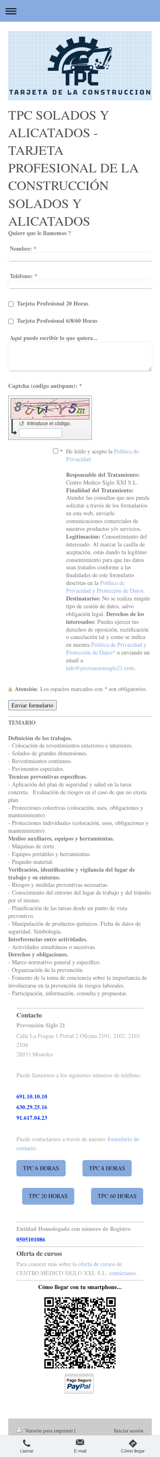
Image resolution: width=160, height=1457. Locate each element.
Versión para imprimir (49, 1430)
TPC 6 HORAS (41, 1168)
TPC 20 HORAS (48, 1196)
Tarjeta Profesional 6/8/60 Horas (57, 320)
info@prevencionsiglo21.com (100, 668)
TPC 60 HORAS (117, 1196)
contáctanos (122, 1273)
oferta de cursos (96, 1264)
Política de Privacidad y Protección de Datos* (106, 648)
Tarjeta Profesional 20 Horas (52, 303)
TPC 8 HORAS (107, 1168)
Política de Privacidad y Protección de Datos (104, 586)
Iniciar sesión (129, 1430)
